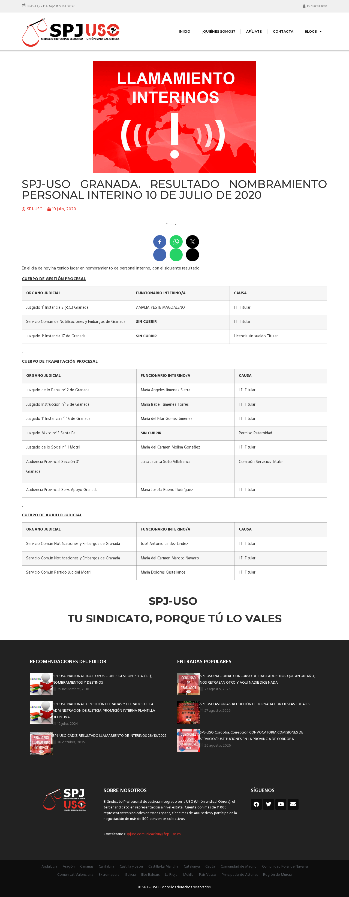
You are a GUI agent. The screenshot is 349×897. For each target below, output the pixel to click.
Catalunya (192, 866)
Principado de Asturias (240, 875)
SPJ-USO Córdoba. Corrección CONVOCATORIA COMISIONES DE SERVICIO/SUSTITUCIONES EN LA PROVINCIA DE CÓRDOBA (251, 735)
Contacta (283, 31)
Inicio (184, 31)
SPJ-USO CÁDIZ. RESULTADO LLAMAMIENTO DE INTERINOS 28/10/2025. (110, 736)
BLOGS (311, 31)
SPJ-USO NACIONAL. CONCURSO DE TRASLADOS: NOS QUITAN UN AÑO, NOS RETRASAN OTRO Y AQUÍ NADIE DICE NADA (257, 679)
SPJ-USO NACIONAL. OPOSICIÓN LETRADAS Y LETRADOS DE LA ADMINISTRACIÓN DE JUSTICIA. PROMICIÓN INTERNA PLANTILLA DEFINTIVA (104, 710)
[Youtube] (280, 804)
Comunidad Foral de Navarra (285, 866)
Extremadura (109, 875)
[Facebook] (256, 804)
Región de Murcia (277, 875)
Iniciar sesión (317, 6)
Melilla (188, 875)
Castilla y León (131, 866)
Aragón (69, 866)
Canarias (86, 866)
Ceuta (210, 866)
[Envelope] (293, 804)
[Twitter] (268, 804)
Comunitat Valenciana (75, 875)
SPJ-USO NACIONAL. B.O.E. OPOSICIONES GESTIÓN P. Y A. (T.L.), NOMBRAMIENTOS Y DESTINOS (102, 679)
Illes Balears (150, 875)
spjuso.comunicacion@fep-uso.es (153, 834)
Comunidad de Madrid (239, 866)
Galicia (130, 875)
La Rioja (171, 875)
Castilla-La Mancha (163, 866)
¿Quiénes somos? (218, 31)
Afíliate (254, 31)
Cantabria (106, 866)
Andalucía (49, 866)
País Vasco (207, 875)
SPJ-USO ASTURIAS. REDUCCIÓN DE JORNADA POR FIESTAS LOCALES (255, 704)
